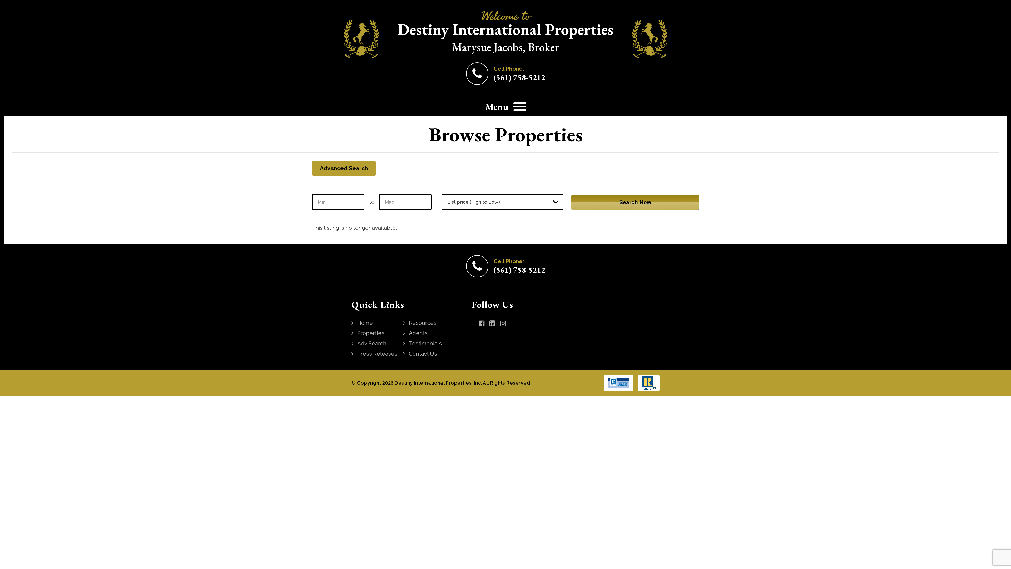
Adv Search (371, 343)
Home (365, 323)
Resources (423, 323)
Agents (418, 333)
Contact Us (423, 353)
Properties (370, 333)
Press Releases (377, 353)
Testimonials (425, 343)
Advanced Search (344, 168)
